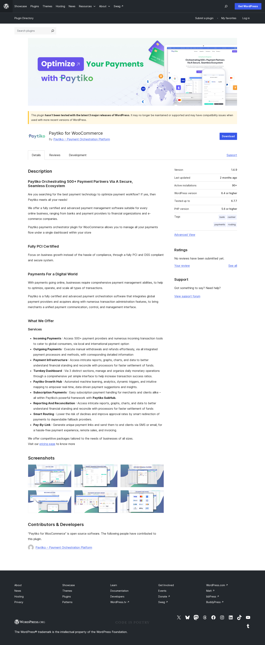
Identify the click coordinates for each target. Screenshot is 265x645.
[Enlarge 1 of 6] (66, 469)
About (18, 585)
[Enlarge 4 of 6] (66, 495)
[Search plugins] (52, 30)
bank (222, 217)
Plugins (66, 596)
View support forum (187, 296)
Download (228, 136)
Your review (182, 265)
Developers (117, 596)
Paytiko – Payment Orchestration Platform (81, 139)
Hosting (19, 596)
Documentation (119, 590)
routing (232, 224)
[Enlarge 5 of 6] (112, 495)
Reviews (54, 155)
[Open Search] (226, 6)
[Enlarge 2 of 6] (112, 469)
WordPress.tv (119, 602)
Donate (164, 596)
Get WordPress (248, 6)
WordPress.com (217, 585)
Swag (163, 602)
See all (232, 265)
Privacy (18, 602)
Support (232, 155)
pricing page (47, 444)
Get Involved (166, 585)
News (17, 590)
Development (78, 155)
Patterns (67, 602)
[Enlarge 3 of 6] (159, 469)
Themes (67, 590)
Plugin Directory (24, 18)
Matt (210, 590)
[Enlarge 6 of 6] (159, 495)
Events (162, 590)
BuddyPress (215, 602)
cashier (232, 217)
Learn (113, 585)
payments (220, 224)
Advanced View (184, 234)
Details (36, 155)
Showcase (68, 585)
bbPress (212, 596)
